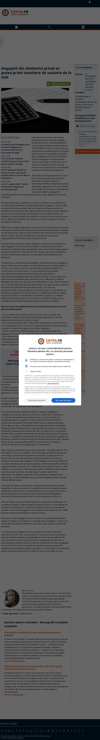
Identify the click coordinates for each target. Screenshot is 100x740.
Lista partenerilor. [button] (53, 383)
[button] (50, 371)
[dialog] (50, 370)
